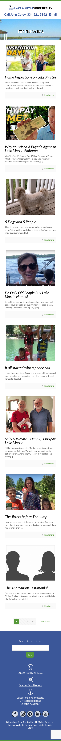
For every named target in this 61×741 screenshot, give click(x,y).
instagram (22, 714)
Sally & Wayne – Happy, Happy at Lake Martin (30, 441)
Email (53, 14)
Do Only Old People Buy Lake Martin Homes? (27, 295)
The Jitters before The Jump (26, 516)
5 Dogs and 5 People (20, 221)
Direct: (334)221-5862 (30, 672)
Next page (45, 621)
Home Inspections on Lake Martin (30, 77)
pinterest (30, 714)
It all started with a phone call (27, 367)
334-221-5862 (37, 14)
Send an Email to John (30, 685)
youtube (45, 714)
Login (30, 727)
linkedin (37, 714)
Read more (49, 95)
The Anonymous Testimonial (26, 588)
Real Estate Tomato (42, 725)
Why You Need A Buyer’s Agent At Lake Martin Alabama (30, 149)
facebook (15, 714)
